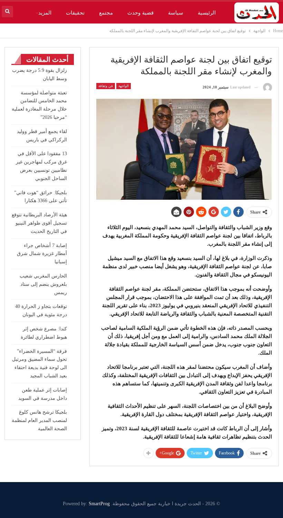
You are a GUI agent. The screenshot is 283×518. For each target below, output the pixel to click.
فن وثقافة (105, 86)
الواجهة (123, 86)
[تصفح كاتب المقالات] (267, 87)
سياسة (175, 13)
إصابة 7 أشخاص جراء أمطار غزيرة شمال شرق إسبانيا (42, 254)
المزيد (44, 13)
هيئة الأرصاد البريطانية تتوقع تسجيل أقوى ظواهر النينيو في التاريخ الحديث (39, 223)
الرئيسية (207, 13)
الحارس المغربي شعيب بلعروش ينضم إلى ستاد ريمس (43, 284)
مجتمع (106, 13)
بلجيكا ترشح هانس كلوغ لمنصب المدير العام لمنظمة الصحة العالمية (39, 420)
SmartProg (99, 503)
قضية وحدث (140, 13)
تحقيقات (75, 13)
